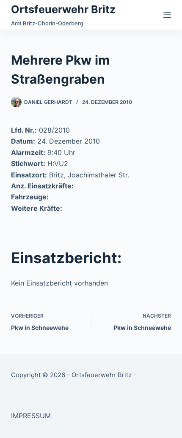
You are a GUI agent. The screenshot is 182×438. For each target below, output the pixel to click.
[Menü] (167, 15)
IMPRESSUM (31, 415)
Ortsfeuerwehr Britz (63, 9)
